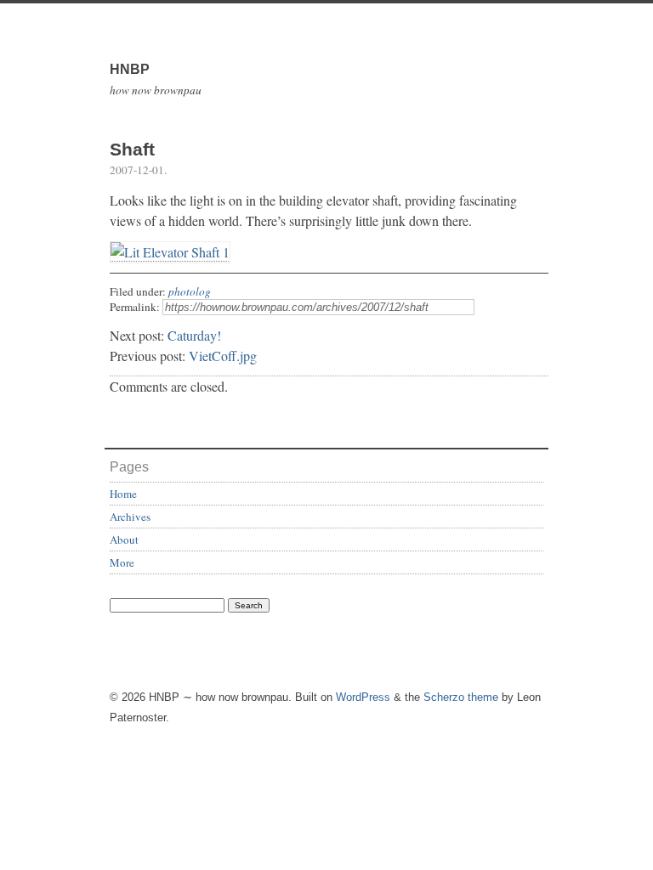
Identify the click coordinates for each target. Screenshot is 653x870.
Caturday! (194, 335)
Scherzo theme (460, 697)
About (124, 539)
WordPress (363, 697)
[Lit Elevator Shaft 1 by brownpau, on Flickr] (170, 252)
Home (123, 493)
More (122, 562)
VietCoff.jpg (223, 355)
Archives (130, 516)
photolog (189, 291)
